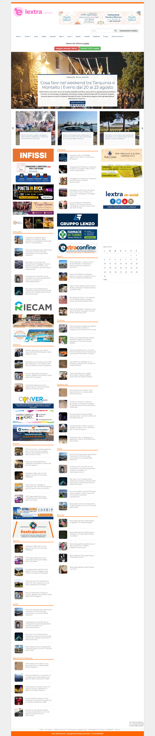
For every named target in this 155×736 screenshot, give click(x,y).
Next (142, 128)
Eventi (27, 36)
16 (137, 264)
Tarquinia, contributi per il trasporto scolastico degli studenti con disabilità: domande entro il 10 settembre (38, 240)
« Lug (105, 279)
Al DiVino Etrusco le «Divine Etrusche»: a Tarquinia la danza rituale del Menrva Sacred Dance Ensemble (82, 404)
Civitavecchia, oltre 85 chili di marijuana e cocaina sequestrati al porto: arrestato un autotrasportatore (38, 279)
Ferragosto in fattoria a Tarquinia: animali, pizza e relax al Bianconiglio (83, 180)
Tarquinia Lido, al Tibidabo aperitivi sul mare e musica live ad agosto (82, 157)
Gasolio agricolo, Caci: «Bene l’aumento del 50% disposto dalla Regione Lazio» (38, 352)
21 (126, 268)
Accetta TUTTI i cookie (90, 48)
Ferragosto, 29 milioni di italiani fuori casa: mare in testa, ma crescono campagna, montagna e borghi (82, 192)
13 (121, 264)
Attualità (17, 232)
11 (110, 264)
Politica (16, 344)
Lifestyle (53, 36)
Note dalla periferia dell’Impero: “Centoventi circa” (82, 556)
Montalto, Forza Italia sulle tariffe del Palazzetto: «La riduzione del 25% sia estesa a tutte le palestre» (77, 137)
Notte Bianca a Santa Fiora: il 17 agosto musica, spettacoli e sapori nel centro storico (37, 688)
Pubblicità (96, 36)
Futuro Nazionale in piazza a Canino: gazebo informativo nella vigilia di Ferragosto (38, 375)
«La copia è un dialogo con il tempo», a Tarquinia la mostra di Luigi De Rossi (82, 363)
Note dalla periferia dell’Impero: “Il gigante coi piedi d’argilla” (82, 521)
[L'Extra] (33, 12)
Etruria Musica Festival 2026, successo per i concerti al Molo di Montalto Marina (83, 416)
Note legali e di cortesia (96, 729)
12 (115, 264)
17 (105, 268)
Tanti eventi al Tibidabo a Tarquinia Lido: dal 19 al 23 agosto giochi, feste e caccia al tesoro (38, 486)
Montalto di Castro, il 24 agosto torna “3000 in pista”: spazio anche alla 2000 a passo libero (82, 299)
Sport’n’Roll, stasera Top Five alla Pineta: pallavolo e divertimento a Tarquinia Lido (83, 287)
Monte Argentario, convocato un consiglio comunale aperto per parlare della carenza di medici (38, 677)
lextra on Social (117, 36)
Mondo (78, 36)
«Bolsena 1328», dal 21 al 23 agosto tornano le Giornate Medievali (36, 475)
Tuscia (16, 540)
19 (115, 268)
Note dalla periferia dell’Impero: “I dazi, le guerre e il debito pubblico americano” (83, 545)
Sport (36, 36)
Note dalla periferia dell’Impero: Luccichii (82, 568)
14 (126, 264)
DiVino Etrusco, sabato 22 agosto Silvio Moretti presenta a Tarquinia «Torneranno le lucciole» (83, 328)
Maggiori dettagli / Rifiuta (66, 48)
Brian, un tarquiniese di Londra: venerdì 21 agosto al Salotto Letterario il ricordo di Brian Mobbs (82, 340)
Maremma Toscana (22, 658)
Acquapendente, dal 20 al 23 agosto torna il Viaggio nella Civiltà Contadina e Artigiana (36, 571)
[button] (21, 80)
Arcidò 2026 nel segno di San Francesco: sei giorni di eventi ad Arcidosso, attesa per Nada (38, 700)
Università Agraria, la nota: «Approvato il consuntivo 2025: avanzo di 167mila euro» (37, 387)
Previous (13, 128)
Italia (61, 36)
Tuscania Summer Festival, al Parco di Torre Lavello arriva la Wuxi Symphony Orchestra (37, 583)
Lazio (69, 36)
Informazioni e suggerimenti (77, 729)
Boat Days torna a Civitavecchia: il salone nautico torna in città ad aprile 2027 (38, 648)
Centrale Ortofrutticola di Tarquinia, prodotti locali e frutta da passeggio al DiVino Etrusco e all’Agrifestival (77, 83)
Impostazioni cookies (128, 31)
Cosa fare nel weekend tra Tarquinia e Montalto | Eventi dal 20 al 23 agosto (38, 463)
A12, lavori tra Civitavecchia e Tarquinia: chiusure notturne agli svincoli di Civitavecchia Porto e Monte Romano (38, 291)
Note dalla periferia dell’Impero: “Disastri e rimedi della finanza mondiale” (82, 534)
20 (121, 268)
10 (105, 264)
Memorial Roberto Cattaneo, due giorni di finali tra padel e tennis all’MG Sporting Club (83, 311)
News (18, 36)
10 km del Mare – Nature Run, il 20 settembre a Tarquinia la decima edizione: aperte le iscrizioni (82, 264)
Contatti (87, 36)
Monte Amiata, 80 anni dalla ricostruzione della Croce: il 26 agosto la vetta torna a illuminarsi (37, 712)
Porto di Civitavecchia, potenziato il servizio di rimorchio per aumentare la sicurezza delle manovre (35, 137)
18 (110, 268)
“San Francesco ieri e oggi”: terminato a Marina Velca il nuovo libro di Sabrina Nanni (81, 375)
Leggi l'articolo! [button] (77, 102)
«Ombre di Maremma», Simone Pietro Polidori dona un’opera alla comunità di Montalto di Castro (83, 352)
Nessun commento (82, 72)
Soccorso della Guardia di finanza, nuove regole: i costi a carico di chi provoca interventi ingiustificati (83, 494)
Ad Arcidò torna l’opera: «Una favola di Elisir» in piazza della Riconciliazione (36, 665)
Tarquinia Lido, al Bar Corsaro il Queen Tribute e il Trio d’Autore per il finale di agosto (82, 427)
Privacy (105, 36)
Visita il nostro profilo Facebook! (122, 207)
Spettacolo (62, 384)
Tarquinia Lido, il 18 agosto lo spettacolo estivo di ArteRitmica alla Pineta (82, 439)
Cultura (44, 36)
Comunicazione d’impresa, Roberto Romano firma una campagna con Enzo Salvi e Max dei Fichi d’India (82, 205)
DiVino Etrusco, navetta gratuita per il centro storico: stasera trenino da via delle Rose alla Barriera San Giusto (38, 451)
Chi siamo (48, 729)
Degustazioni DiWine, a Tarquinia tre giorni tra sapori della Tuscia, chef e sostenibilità (83, 168)
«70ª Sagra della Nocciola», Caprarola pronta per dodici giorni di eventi (36, 498)
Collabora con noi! (60, 729)
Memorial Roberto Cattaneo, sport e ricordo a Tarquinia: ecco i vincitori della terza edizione (83, 276)
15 (131, 264)
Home (42, 729)
